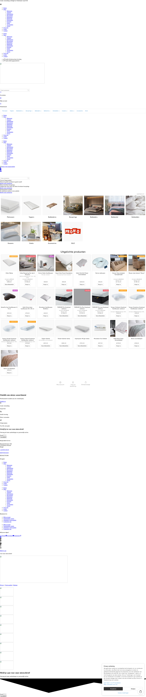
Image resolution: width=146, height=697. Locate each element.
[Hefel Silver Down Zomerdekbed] (118, 328)
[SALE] (73, 231)
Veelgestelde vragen (8, 518)
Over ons (5, 27)
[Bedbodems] (52, 205)
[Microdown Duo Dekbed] (100, 328)
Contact (5, 30)
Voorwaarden (8, 585)
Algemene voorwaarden (9, 520)
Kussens (9, 21)
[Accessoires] (52, 231)
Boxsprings (10, 15)
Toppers (9, 12)
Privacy (2, 585)
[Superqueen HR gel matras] (82, 328)
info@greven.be (4, 452)
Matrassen (9, 11)
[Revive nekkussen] (100, 263)
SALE (8, 26)
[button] (140, 691)
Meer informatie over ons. (111, 684)
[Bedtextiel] (114, 205)
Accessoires (10, 24)
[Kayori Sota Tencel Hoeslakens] (64, 263)
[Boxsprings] (73, 205)
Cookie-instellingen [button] (123, 693)
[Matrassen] (10, 205)
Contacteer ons (7, 521)
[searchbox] (15, 90)
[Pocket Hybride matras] (64, 328)
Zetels (8, 23)
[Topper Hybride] (45, 328)
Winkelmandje (85, 384)
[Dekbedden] (135, 205)
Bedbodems (10, 14)
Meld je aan (3, 550)
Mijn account (60, 384)
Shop (4, 9)
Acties (5, 29)
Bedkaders (9, 17)
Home (5, 8)
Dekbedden (10, 20)
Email (1, 435)
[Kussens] (10, 231)
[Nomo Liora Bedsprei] (136, 328)
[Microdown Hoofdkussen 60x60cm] (45, 297)
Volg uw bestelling (73, 385)
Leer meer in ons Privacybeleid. (112, 683)
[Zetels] (31, 231)
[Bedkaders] (94, 205)
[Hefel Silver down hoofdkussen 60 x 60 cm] (27, 297)
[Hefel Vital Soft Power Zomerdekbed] (82, 263)
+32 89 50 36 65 (4, 449)
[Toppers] (31, 205)
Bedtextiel (9, 18)
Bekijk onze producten (6, 183)
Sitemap (15, 585)
